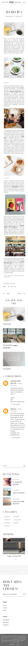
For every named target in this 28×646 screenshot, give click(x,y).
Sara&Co (16, 523)
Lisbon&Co (7, 523)
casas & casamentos (18, 493)
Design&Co (16, 516)
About (4, 610)
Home (4, 605)
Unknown (13, 409)
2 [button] (14, 559)
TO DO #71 (7, 369)
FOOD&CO (7, 520)
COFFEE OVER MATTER (15, 382)
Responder (16, 404)
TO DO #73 (7, 324)
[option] (14, 547)
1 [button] (12, 559)
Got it (18, 644)
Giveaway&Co (17, 520)
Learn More (12, 644)
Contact (5, 608)
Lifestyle (13, 283)
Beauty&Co (7, 516)
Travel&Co (7, 526)
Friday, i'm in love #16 (14, 556)
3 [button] (15, 559)
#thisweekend (9, 16)
